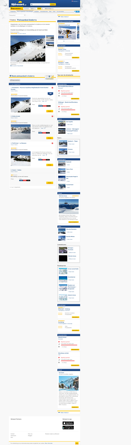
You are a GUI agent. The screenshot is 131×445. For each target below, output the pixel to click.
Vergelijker (36, 11)
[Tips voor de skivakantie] (76, 11)
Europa (12, 90)
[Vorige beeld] (59, 33)
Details (49, 111)
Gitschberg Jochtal (63, 353)
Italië (59, 354)
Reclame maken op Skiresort (52, 433)
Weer (50, 11)
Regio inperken (15, 80)
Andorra (16, 90)
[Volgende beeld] (78, 33)
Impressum (13, 435)
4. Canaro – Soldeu (16, 170)
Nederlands (75, 1)
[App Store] (68, 425)
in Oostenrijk (67, 50)
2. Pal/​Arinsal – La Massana (18, 143)
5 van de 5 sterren (21, 33)
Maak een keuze (48, 8)
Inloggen (30, 435)
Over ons (30, 433)
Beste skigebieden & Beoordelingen (25, 11)
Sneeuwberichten (44, 11)
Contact (12, 433)
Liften (54, 11)
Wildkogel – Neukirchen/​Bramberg (67, 102)
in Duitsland (67, 310)
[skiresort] (19, 3)
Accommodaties (60, 11)
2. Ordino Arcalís (15, 116)
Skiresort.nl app (67, 419)
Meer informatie (48, 443)
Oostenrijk (60, 88)
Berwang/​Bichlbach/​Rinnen (65, 86)
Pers (12, 437)
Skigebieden (13, 11)
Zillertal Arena (62, 337)
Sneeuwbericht (75, 98)
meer (43, 101)
